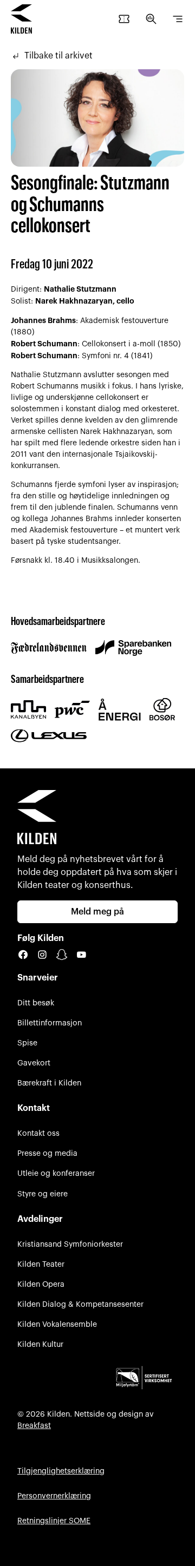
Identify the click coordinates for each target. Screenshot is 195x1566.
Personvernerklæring (54, 1496)
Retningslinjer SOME (53, 1521)
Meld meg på (97, 911)
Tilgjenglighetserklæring (61, 1471)
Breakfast (34, 1426)
